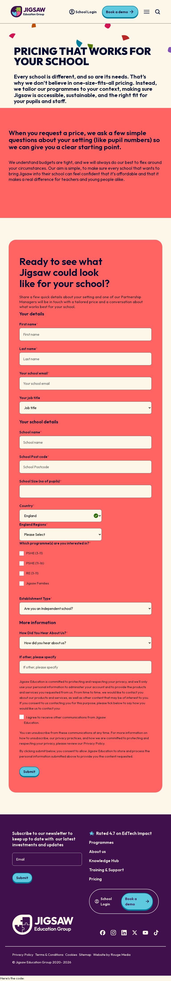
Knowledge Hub (104, 860)
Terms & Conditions (49, 954)
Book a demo (117, 12)
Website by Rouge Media (111, 954)
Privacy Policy (22, 954)
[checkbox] (60, 569)
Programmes (101, 842)
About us (97, 851)
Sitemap (85, 954)
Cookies (71, 954)
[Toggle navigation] (147, 11)
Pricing (95, 879)
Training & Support (106, 869)
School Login (86, 12)
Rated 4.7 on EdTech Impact (124, 833)
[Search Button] (157, 11)
